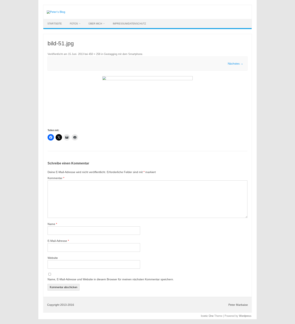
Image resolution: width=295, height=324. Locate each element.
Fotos (74, 23)
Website (53, 257)
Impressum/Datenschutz (129, 23)
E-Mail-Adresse (58, 240)
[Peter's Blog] (56, 11)
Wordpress (245, 315)
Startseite (54, 23)
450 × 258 (94, 54)
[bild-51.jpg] (147, 102)
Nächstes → (235, 63)
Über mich (95, 23)
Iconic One (207, 315)
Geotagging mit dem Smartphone (123, 54)
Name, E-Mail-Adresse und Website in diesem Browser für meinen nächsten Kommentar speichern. (111, 279)
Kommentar (56, 178)
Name (52, 224)
